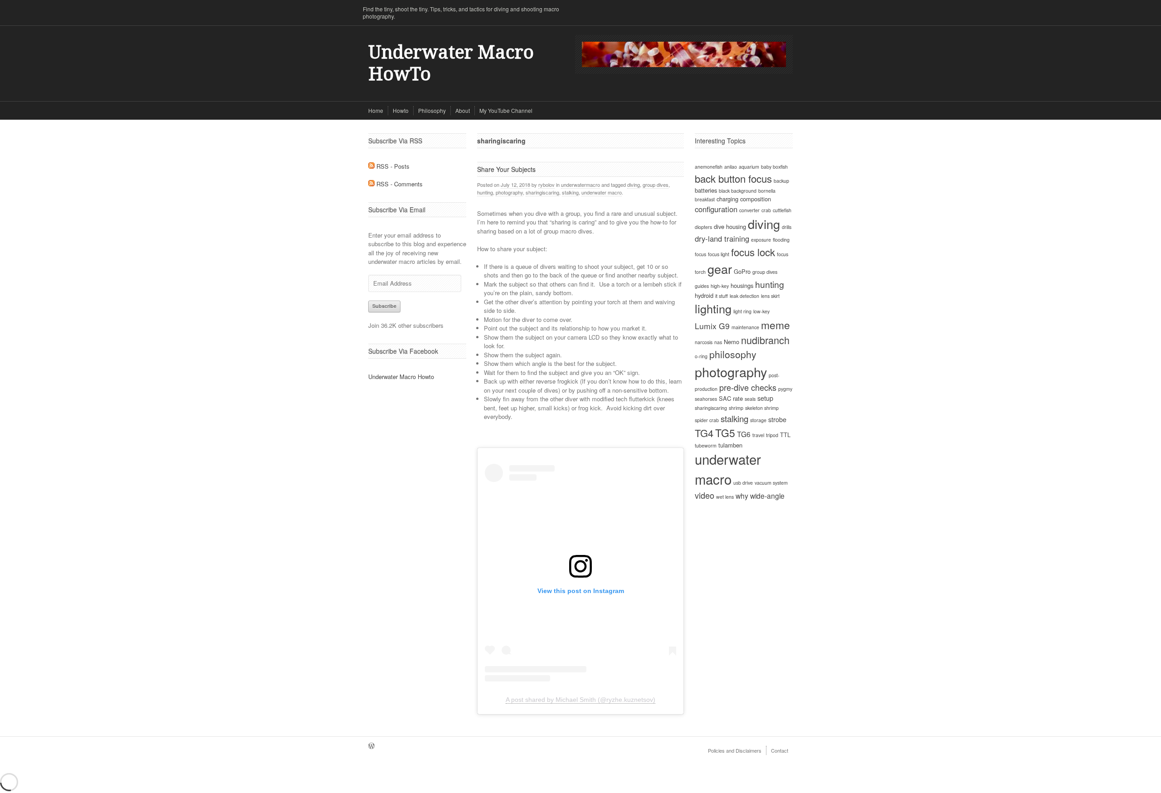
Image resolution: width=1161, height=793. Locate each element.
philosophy (732, 354)
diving (633, 184)
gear (719, 268)
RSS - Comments (399, 184)
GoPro (742, 271)
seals (750, 398)
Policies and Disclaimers (734, 750)
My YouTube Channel (505, 110)
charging (727, 199)
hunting (485, 192)
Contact (779, 750)
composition (755, 199)
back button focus (733, 178)
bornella (767, 190)
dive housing (730, 226)
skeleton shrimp (762, 407)
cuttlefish (782, 210)
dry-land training (722, 238)
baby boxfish (774, 166)
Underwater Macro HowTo (451, 63)
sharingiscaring (542, 192)
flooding (781, 239)
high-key (720, 285)
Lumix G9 (712, 325)
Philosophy (432, 110)
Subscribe (384, 305)
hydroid (704, 295)
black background (737, 190)
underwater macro (601, 192)
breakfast (705, 199)
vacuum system (771, 482)
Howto (401, 110)
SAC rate (731, 398)
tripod (772, 435)
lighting (713, 308)
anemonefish (708, 166)
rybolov (546, 184)
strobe (777, 419)
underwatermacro (580, 184)
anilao (730, 166)
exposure (761, 239)
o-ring (701, 356)
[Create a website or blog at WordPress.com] (371, 745)
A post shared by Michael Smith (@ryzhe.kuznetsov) (580, 699)
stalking (570, 192)
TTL (785, 434)
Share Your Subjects (506, 169)
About (462, 110)
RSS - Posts (392, 166)
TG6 (744, 434)
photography (509, 192)
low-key (761, 311)
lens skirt (770, 295)
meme (775, 324)
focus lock (753, 252)
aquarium (749, 166)
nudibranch (765, 340)
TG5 (725, 432)
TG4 (704, 433)
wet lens (725, 496)
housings (742, 285)
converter (749, 210)
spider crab (707, 420)
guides (702, 285)
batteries (706, 190)
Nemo (731, 341)
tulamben (730, 445)
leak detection (744, 295)
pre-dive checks (747, 387)
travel (758, 435)
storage (758, 420)
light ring (742, 311)
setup (765, 398)
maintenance (745, 327)
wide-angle (767, 496)
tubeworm (706, 445)
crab (766, 210)
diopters (703, 227)
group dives (655, 184)
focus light (718, 254)
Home (375, 110)
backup (781, 180)
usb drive (743, 482)
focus (700, 254)
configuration (716, 209)
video (704, 495)
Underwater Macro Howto (401, 376)
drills (786, 227)
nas (718, 342)
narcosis (703, 342)
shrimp (736, 407)
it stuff (721, 295)
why (742, 496)
